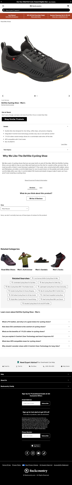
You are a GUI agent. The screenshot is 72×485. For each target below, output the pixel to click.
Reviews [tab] (32, 188)
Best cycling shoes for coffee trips (51, 282)
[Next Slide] (71, 1)
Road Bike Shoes (6, 21)
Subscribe (45, 403)
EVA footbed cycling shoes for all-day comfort (23, 295)
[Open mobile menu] (3, 6)
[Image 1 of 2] (35, 96)
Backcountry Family (7, 386)
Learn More (64, 144)
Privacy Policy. (42, 428)
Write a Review (36, 198)
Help (2, 374)
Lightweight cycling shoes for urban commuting (53, 287)
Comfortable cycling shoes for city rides (24, 282)
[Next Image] (69, 96)
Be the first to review (7, 105)
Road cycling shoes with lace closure (53, 299)
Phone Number (27, 432)
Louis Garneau (5, 100)
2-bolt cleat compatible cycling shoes (52, 295)
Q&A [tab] (40, 188)
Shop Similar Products (14, 119)
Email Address (27, 400)
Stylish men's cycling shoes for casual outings (23, 299)
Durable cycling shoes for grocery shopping (22, 291)
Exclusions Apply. (26, 419)
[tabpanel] (36, 205)
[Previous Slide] (1, 1)
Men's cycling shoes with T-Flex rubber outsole (21, 287)
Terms (36, 428)
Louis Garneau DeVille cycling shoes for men (46, 278)
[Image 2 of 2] (37, 96)
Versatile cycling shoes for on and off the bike (37, 303)
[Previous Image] (3, 96)
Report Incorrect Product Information (36, 180)
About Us (4, 380)
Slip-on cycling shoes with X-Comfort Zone (52, 291)
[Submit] (3, 10)
